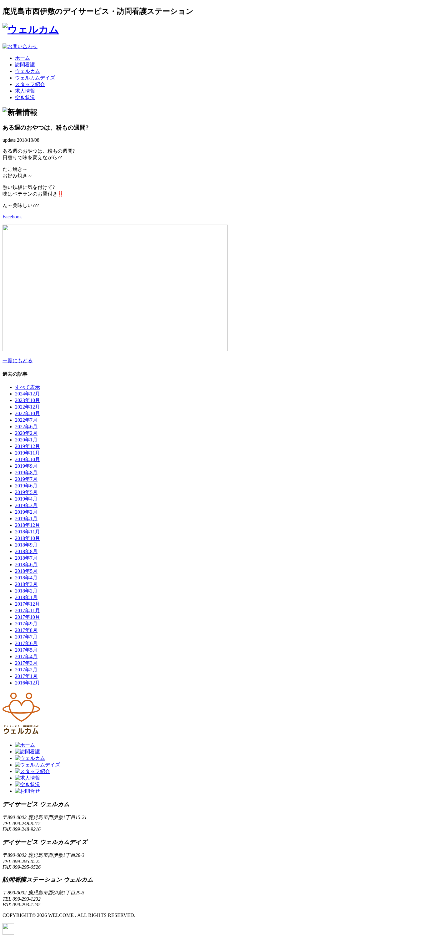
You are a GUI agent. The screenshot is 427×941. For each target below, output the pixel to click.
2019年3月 (26, 505)
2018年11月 (27, 531)
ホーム (22, 58)
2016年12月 (27, 682)
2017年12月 (27, 604)
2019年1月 (26, 518)
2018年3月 (26, 584)
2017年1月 (26, 676)
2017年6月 (26, 643)
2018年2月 (26, 590)
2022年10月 (27, 413)
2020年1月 (26, 439)
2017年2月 (26, 669)
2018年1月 (26, 597)
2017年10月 (27, 617)
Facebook (12, 216)
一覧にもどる (18, 360)
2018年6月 (26, 564)
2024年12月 (27, 393)
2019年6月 (26, 485)
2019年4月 (26, 498)
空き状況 (25, 97)
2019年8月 (26, 472)
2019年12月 (27, 446)
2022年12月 (27, 406)
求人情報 (25, 91)
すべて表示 (27, 387)
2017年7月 (26, 636)
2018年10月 (27, 538)
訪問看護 (25, 64)
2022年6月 (26, 426)
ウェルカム (27, 71)
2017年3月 (26, 663)
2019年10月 (27, 459)
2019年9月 (26, 466)
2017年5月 (26, 650)
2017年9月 (26, 623)
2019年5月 (26, 492)
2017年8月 (26, 630)
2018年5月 (26, 571)
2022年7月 (26, 420)
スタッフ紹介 (30, 84)
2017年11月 (27, 610)
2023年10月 (27, 400)
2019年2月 (26, 512)
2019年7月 (26, 479)
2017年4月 (26, 656)
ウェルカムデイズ (35, 77)
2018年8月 (26, 551)
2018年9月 (26, 544)
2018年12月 (27, 525)
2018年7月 (26, 558)
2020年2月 (26, 433)
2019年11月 (27, 452)
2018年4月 (26, 577)
